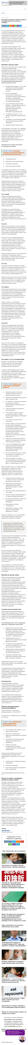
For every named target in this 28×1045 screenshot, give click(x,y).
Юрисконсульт (6, 2)
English (3, 13)
